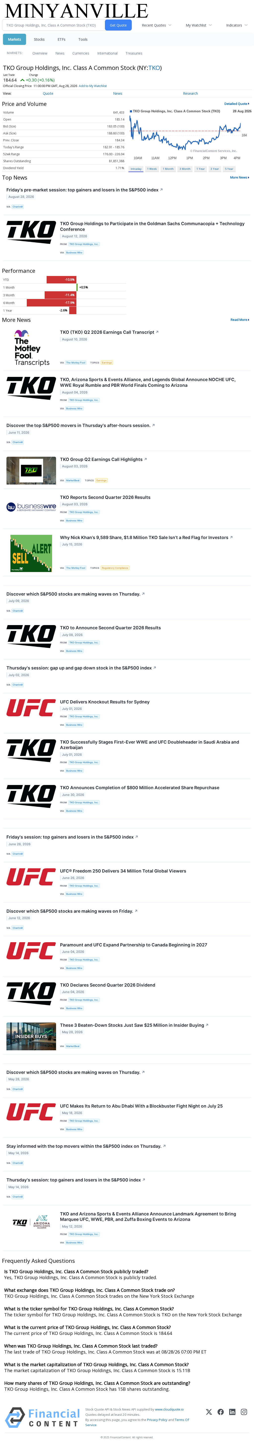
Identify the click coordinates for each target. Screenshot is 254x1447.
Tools (83, 39)
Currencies (80, 53)
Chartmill (18, 206)
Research (190, 93)
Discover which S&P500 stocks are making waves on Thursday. (75, 594)
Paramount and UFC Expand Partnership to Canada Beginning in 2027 (133, 944)
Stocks (39, 39)
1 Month (168, 169)
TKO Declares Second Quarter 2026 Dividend (107, 985)
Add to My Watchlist (93, 86)
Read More (239, 319)
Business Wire (74, 252)
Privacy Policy (157, 1419)
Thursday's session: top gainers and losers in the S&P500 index (76, 1179)
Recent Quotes (154, 25)
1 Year (200, 169)
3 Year (215, 169)
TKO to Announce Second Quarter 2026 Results (110, 627)
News (59, 53)
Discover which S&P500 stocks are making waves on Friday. (72, 911)
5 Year (229, 169)
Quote (48, 93)
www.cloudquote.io (169, 1409)
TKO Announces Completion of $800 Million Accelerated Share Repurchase (139, 787)
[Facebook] (221, 1417)
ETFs (61, 39)
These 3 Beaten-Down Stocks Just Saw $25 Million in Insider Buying (134, 1025)
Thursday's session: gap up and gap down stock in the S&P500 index (81, 667)
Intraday (136, 169)
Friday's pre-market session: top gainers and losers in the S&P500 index (84, 189)
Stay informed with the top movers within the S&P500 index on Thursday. (86, 1146)
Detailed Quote (235, 103)
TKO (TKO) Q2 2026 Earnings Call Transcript (109, 332)
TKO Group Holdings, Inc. (83, 244)
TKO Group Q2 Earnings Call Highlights (103, 459)
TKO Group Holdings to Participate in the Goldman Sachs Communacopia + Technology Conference (152, 226)
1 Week (152, 169)
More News (238, 177)
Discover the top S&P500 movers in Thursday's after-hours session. (80, 425)
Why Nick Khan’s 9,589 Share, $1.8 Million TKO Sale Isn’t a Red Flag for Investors (146, 537)
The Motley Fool (75, 362)
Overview (39, 53)
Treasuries (134, 53)
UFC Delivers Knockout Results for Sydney (105, 701)
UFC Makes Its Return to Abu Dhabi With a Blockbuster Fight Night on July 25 (141, 1106)
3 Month (185, 169)
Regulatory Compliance (115, 568)
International (107, 53)
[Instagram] (244, 1417)
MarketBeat (73, 480)
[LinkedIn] (232, 1417)
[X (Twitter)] (209, 1417)
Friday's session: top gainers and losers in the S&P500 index (72, 837)
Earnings (107, 362)
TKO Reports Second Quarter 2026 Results (105, 497)
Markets (14, 39)
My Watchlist (196, 25)
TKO (154, 67)
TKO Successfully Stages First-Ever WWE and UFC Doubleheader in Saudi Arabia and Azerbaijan (149, 744)
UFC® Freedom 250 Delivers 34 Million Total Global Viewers (123, 871)
